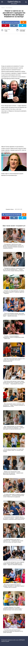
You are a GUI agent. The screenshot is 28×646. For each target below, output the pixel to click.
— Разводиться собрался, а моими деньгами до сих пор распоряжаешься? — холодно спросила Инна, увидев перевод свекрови (14, 269)
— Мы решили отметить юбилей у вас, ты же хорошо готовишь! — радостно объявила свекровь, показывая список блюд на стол (14, 518)
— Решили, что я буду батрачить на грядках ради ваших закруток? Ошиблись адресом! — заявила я (13, 292)
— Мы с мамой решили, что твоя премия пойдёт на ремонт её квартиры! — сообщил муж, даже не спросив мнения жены (13, 427)
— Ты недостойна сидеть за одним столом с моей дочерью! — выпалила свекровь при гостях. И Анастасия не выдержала (13, 495)
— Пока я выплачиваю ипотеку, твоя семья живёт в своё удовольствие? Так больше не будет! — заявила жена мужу (14, 314)
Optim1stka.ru (14, 2)
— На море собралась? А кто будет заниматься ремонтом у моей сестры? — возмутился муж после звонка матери (13, 608)
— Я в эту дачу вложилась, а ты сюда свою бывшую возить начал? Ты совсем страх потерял (13, 450)
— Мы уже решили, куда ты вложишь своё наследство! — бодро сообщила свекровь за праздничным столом (14, 405)
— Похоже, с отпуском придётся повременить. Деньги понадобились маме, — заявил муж (13, 337)
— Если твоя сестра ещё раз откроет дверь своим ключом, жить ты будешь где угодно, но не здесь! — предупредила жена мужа (14, 382)
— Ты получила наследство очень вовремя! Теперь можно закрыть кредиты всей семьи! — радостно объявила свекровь (13, 563)
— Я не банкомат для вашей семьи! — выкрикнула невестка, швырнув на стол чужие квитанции (13, 631)
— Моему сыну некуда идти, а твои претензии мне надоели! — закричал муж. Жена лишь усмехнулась (13, 473)
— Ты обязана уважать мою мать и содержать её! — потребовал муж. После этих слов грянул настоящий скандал (13, 541)
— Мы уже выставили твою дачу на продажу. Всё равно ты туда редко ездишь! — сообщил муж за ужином (13, 586)
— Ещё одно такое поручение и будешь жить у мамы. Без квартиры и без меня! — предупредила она (14, 360)
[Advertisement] (14, 50)
